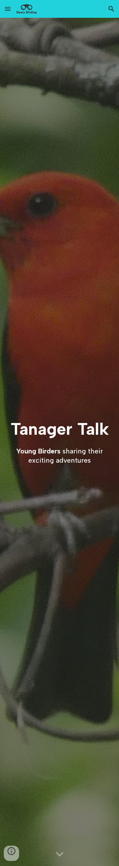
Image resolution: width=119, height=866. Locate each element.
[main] (59, 429)
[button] (7, 8)
